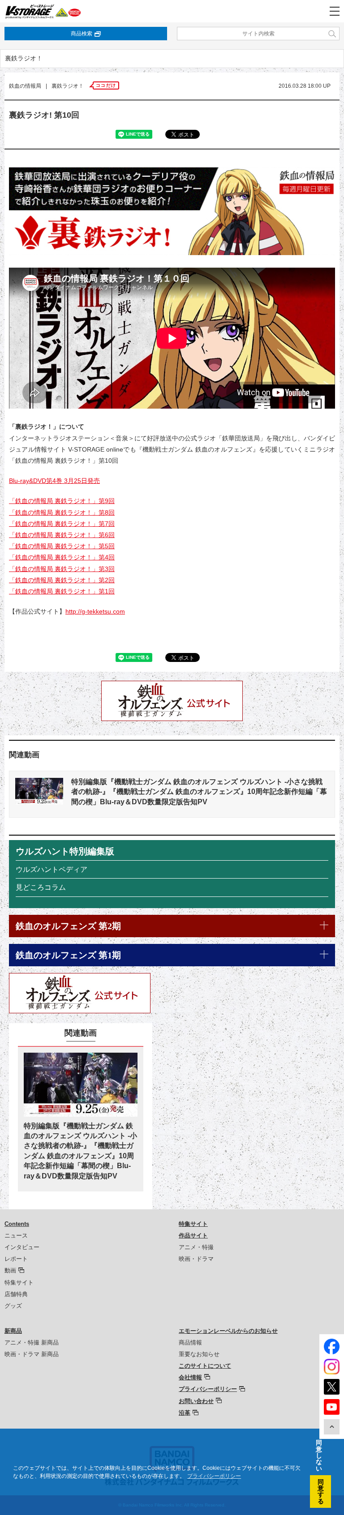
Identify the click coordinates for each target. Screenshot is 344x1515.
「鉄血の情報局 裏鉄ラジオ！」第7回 (62, 523)
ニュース (16, 1235)
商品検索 (81, 33)
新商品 (13, 1330)
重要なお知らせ (199, 1354)
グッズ (13, 1305)
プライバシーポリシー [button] (214, 1476)
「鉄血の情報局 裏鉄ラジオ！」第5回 (62, 546)
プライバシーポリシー (208, 1389)
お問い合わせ (196, 1401)
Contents (16, 1224)
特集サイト (19, 1282)
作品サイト (193, 1235)
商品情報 (190, 1342)
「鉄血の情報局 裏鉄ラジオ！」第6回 (62, 534)
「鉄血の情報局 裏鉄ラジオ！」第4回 (62, 557)
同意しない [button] (319, 1455)
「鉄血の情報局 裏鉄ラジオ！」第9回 (62, 500)
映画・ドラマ (196, 1258)
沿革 (184, 1412)
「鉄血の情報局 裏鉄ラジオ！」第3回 (62, 568)
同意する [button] (321, 1491)
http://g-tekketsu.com (95, 611)
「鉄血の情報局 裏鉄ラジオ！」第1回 (62, 591)
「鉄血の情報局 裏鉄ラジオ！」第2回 (62, 580)
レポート (16, 1258)
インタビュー (21, 1247)
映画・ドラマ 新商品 (31, 1354)
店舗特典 (16, 1294)
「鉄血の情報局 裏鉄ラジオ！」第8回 (62, 512)
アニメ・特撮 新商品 (31, 1342)
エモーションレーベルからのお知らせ (228, 1330)
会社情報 (190, 1377)
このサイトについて (205, 1365)
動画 (10, 1270)
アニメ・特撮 (196, 1247)
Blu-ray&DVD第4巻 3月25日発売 (54, 480)
